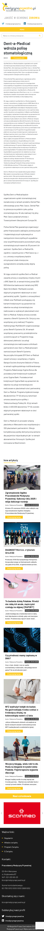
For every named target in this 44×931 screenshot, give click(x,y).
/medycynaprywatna (13, 24)
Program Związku (11, 847)
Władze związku (11, 842)
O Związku (8, 851)
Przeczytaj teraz (14, 517)
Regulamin (8, 838)
